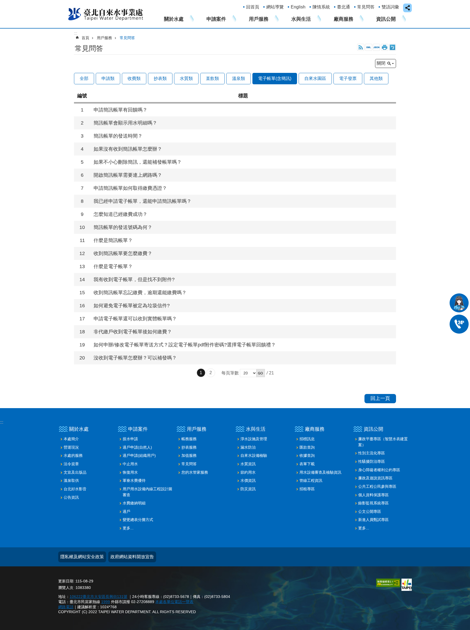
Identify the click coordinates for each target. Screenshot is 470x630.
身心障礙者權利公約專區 (379, 470)
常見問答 (366, 7)
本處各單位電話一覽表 (174, 602)
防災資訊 (248, 489)
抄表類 (160, 78)
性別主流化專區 (371, 453)
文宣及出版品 (75, 472)
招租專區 (307, 489)
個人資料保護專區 (373, 495)
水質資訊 (248, 464)
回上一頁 (380, 398)
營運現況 (71, 447)
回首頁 (252, 7)
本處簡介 (71, 439)
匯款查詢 (307, 447)
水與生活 (301, 19)
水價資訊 (248, 480)
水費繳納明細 (134, 503)
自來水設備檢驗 (253, 455)
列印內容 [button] (384, 47)
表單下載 (307, 464)
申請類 (108, 78)
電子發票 (348, 78)
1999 (105, 602)
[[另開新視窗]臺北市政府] (406, 585)
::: (1, 422)
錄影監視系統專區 (373, 503)
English (298, 7)
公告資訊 (71, 497)
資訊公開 (386, 19)
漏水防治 (248, 447)
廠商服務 (343, 19)
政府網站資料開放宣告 (132, 556)
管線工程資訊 (310, 480)
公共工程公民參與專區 (377, 486)
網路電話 (65, 607)
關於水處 (174, 19)
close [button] (407, 8)
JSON (376, 47)
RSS (360, 47)
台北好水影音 (75, 489)
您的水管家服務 (194, 472)
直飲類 (212, 78)
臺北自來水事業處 (105, 14)
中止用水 (130, 464)
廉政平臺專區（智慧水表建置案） (383, 442)
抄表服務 (189, 447)
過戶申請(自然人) (137, 447)
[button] (260, 373)
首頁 (85, 38)
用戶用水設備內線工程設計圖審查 (147, 492)
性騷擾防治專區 (371, 461)
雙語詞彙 (390, 7)
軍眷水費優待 (134, 480)
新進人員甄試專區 (373, 519)
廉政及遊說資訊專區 (375, 478)
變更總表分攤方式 (138, 519)
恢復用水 (130, 472)
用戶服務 (258, 19)
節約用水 (248, 472)
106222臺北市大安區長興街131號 (98, 596)
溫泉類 (238, 78)
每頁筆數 (230, 373)
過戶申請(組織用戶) (139, 455)
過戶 (126, 511)
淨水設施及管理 (253, 439)
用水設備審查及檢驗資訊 (320, 472)
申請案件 (216, 19)
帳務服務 (189, 439)
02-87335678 (459, 324)
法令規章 (71, 464)
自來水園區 (315, 78)
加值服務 (189, 455)
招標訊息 (307, 439)
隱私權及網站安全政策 (82, 556)
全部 (84, 78)
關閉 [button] (381, 63)
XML (368, 47)
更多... (128, 528)
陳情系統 (321, 7)
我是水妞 (459, 302)
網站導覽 (275, 7)
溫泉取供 (71, 480)
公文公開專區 (369, 511)
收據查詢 (307, 455)
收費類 (134, 78)
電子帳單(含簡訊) (274, 78)
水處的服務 (73, 455)
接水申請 (130, 439)
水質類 (186, 78)
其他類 (376, 78)
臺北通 (343, 7)
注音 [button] (392, 47)
